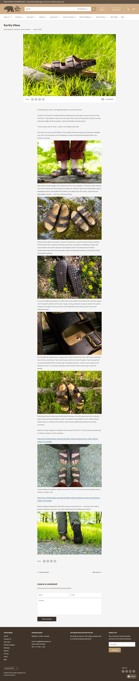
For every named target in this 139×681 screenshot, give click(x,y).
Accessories (53, 17)
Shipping (6, 648)
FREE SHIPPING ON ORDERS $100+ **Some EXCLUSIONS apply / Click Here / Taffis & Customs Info (34, 2)
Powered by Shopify (9, 675)
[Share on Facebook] (32, 99)
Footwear (18, 17)
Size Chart (7, 642)
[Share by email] (43, 99)
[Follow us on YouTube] (130, 671)
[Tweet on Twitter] (39, 99)
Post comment (47, 619)
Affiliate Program (9, 645)
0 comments (109, 99)
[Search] (93, 9)
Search (6, 636)
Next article (96, 572)
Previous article (44, 572)
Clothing (41, 17)
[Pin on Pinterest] (36, 99)
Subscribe (115, 650)
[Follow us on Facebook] (123, 671)
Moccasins (30, 17)
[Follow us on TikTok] (134, 671)
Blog (122, 17)
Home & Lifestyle (68, 17)
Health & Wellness (85, 17)
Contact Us (7, 639)
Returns (6, 651)
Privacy (6, 654)
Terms (6, 657)
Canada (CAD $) (9, 668)
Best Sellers (114, 17)
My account (116, 10)
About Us (7, 17)
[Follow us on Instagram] (126, 671)
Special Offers (100, 17)
